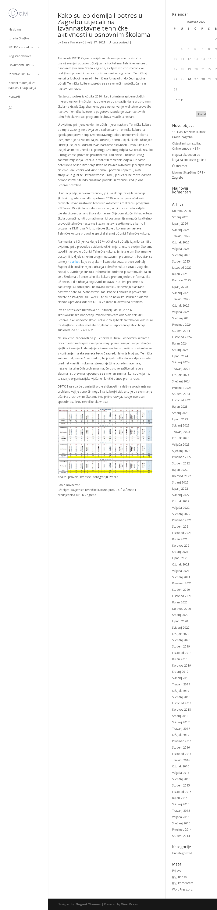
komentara (182, 883)
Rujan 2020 (180, 602)
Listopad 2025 (182, 267)
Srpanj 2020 (180, 615)
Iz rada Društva (18, 38)
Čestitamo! (179, 166)
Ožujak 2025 (180, 305)
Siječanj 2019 (181, 697)
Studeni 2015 (181, 785)
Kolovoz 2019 (181, 665)
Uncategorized (119, 42)
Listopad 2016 (182, 754)
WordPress (129, 904)
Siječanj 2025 (181, 318)
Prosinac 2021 (182, 520)
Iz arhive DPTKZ (19, 74)
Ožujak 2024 (180, 375)
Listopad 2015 (182, 792)
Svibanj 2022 (180, 495)
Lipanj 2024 (180, 356)
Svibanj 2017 (180, 722)
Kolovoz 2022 (181, 476)
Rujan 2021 (180, 539)
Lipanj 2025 (180, 287)
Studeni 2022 (181, 463)
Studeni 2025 (181, 261)
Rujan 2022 (180, 470)
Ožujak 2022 (180, 501)
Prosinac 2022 (182, 457)
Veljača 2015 (180, 817)
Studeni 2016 (181, 747)
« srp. (180, 99)
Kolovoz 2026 (181, 211)
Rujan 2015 (180, 798)
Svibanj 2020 (180, 627)
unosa (179, 877)
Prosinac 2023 (182, 388)
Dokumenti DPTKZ (21, 65)
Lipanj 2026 (180, 223)
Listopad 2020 (182, 596)
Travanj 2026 (181, 236)
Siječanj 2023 (181, 451)
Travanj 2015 (181, 811)
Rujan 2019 (180, 659)
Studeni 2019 (181, 646)
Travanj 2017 (181, 729)
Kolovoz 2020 (181, 609)
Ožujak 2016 (180, 766)
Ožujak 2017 (180, 735)
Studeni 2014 (181, 836)
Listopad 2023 (182, 400)
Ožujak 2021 (180, 564)
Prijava (176, 870)
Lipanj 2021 (180, 558)
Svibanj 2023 (180, 425)
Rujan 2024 (180, 343)
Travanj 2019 (181, 684)
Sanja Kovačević (73, 42)
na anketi (74, 262)
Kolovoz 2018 (181, 709)
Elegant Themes (88, 904)
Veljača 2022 (180, 508)
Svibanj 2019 (180, 678)
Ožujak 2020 (180, 634)
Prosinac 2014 (182, 829)
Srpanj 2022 (180, 482)
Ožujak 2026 (180, 242)
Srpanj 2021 (180, 552)
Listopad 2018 (182, 703)
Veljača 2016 (180, 773)
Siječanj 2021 (181, 577)
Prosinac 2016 (182, 741)
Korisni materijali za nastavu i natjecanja (22, 85)
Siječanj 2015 (181, 823)
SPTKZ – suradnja (20, 47)
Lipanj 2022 (180, 488)
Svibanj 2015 (180, 804)
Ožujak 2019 (180, 691)
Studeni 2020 (181, 590)
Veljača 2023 (180, 444)
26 (189, 79)
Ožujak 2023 (180, 438)
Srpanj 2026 (180, 217)
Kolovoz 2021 (181, 545)
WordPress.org (182, 889)
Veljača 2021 (180, 571)
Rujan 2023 (180, 406)
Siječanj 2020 (181, 640)
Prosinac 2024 (182, 324)
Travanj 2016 (181, 760)
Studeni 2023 (181, 394)
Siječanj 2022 (181, 514)
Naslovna (14, 29)
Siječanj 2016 (181, 779)
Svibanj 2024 (180, 362)
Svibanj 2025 (180, 293)
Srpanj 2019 (180, 672)
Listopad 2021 (182, 533)
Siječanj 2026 (181, 255)
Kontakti (14, 96)
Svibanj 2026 (180, 230)
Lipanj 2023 (180, 419)
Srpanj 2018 (180, 716)
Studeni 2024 (181, 331)
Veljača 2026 (180, 249)
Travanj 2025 (181, 299)
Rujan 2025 (180, 274)
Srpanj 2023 (180, 413)
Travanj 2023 (181, 432)
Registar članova (19, 56)
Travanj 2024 (181, 369)
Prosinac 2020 (182, 583)
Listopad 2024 (182, 337)
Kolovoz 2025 (181, 280)
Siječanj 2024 (181, 381)
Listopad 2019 (182, 653)
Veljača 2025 (180, 312)
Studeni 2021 (181, 526)
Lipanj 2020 (180, 621)
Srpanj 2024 (180, 350)
